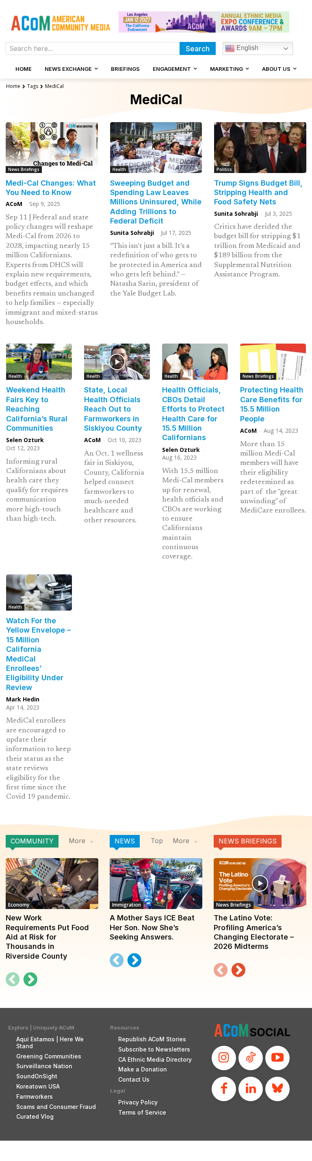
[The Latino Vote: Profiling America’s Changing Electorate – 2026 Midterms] (260, 883)
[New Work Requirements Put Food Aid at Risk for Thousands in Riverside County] (52, 883)
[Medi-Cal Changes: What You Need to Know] (52, 147)
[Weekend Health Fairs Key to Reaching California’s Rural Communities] (39, 362)
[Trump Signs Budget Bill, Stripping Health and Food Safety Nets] (260, 147)
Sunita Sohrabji (132, 233)
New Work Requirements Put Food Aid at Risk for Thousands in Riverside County (47, 936)
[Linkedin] (250, 1089)
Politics (224, 169)
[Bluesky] (277, 1089)
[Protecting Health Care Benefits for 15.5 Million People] (273, 362)
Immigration (126, 904)
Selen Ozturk (25, 440)
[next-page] (30, 979)
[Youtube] (277, 1058)
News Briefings (23, 169)
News (125, 841)
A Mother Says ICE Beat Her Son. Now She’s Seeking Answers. (152, 927)
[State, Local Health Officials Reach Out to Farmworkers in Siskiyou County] (117, 362)
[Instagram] (224, 1058)
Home (13, 86)
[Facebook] (224, 1089)
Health (119, 169)
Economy (18, 904)
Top (157, 841)
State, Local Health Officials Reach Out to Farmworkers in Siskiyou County (113, 409)
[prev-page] (13, 979)
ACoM (14, 204)
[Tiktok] (250, 1058)
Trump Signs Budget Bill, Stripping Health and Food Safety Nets (258, 192)
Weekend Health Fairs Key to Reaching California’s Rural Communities (36, 409)
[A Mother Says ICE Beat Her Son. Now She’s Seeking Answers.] (156, 883)
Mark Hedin (22, 699)
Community (32, 841)
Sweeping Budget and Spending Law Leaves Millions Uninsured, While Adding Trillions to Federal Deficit (156, 202)
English (246, 47)
